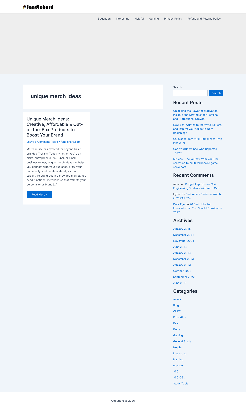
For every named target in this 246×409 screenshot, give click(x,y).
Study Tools (180, 383)
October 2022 (182, 270)
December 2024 (183, 234)
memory (178, 365)
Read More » (39, 195)
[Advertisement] (123, 48)
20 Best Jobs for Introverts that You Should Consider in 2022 (197, 208)
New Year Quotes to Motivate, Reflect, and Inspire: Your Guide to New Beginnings (197, 128)
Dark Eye (179, 204)
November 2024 (183, 240)
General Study (182, 341)
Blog (55, 141)
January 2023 (182, 264)
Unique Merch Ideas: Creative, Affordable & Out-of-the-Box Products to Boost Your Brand (55, 127)
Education (179, 317)
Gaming (178, 335)
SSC (176, 371)
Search (177, 87)
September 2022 (184, 277)
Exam (176, 323)
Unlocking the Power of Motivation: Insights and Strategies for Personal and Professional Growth (195, 114)
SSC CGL (179, 377)
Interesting (180, 353)
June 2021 (179, 283)
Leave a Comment (38, 141)
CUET (177, 311)
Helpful (177, 347)
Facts (176, 329)
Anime (177, 299)
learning (178, 359)
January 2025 (182, 228)
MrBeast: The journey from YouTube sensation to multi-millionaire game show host (196, 163)
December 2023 (183, 258)
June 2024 (180, 246)
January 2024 (182, 252)
